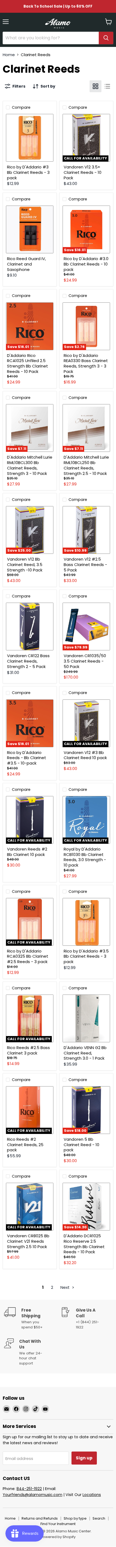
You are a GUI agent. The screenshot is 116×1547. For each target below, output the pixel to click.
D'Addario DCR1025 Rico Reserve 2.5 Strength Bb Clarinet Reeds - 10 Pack (84, 1244)
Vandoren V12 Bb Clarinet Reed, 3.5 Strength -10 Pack (24, 564)
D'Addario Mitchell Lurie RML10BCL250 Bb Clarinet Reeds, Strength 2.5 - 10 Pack (86, 465)
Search (99, 1518)
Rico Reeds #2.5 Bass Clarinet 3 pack (28, 1050)
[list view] (107, 86)
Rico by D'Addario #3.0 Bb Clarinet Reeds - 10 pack (86, 264)
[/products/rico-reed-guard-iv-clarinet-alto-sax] (29, 229)
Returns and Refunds (40, 1518)
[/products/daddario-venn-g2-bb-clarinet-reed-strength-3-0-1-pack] (86, 1018)
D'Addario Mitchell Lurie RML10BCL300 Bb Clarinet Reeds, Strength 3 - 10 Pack (29, 465)
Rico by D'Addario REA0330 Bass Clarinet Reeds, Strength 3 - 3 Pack (86, 363)
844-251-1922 (29, 1488)
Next (65, 1287)
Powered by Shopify (58, 1536)
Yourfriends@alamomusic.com (32, 1494)
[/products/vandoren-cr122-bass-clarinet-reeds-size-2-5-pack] (29, 626)
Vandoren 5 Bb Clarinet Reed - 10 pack (81, 1144)
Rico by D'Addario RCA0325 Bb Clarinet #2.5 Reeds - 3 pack (27, 956)
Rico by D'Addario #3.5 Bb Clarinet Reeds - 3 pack (86, 956)
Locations (92, 1494)
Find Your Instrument (58, 1523)
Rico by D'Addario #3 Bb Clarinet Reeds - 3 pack (28, 172)
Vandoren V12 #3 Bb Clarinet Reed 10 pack (85, 755)
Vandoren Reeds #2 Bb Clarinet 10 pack (27, 851)
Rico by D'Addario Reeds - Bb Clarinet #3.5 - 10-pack (26, 758)
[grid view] (95, 86)
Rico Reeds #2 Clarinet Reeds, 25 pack (25, 1144)
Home (9, 54)
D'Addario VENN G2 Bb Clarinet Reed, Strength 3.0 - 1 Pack (85, 1053)
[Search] (106, 38)
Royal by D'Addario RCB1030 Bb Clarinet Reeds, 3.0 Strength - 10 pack (85, 857)
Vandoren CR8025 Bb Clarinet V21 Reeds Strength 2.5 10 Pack (28, 1241)
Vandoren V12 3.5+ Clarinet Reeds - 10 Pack (82, 172)
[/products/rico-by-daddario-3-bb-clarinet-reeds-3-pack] (29, 138)
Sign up (84, 1458)
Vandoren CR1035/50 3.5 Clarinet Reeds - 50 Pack (85, 661)
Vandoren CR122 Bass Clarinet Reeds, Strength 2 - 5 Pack (28, 661)
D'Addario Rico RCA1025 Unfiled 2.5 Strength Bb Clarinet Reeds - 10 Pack (27, 363)
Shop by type (75, 1518)
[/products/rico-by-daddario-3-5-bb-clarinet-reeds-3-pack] (86, 922)
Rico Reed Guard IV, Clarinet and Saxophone (26, 264)
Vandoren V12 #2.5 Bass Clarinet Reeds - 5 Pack (85, 564)
